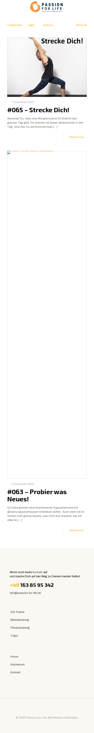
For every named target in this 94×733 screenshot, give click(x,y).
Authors (48, 25)
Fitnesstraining (20, 627)
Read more (76, 137)
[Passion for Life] (47, 6)
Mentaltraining (19, 619)
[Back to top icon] (47, 707)
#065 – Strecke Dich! (38, 110)
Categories (14, 25)
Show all (81, 25)
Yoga (14, 635)
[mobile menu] (88, 6)
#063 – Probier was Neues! (37, 495)
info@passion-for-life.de (25, 593)
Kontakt (38, 572)
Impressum (17, 664)
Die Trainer (17, 612)
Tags (31, 25)
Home (14, 656)
